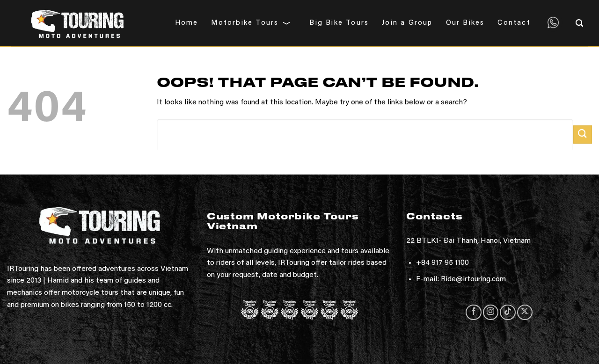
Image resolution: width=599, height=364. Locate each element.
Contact (513, 23)
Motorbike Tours (244, 23)
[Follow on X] (525, 312)
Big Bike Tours (339, 23)
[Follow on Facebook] (473, 312)
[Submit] (582, 134)
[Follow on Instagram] (490, 312)
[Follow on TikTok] (507, 312)
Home (186, 23)
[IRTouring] (78, 23)
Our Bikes (465, 23)
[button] (582, 23)
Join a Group (407, 23)
